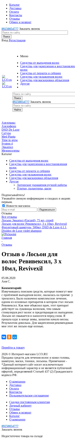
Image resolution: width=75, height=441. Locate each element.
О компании (17, 381)
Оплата (14, 388)
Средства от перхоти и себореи (40, 73)
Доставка (15, 385)
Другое (25, 83)
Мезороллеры (10, 150)
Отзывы (14, 409)
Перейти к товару (13, 347)
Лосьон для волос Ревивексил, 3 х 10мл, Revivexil (34, 223)
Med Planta (8, 136)
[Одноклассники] (9, 337)
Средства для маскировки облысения (44, 80)
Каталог (14, 416)
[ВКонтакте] (4, 337)
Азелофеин (9, 126)
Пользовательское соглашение (29, 395)
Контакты (15, 392)
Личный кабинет (20, 405)
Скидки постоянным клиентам (29, 402)
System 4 (7, 143)
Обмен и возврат (20, 412)
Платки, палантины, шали (34, 188)
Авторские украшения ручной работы (42, 185)
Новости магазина (17, 205)
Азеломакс (9, 122)
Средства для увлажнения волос (41, 76)
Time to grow (10, 140)
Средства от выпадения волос (39, 62)
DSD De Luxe (10, 129)
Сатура (6, 133)
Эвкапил (7, 147)
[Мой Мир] (14, 337)
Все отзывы (9, 216)
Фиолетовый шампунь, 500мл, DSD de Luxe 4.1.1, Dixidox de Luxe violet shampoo (34, 229)
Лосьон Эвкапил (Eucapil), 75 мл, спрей (27, 220)
